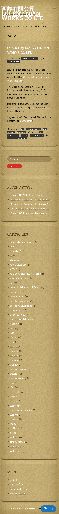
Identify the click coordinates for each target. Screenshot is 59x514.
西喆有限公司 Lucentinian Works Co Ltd (22, 13)
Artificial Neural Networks (25, 273)
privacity (15, 391)
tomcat (14, 414)
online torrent (18, 369)
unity (13, 423)
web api (14, 437)
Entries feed (17, 484)
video (13, 432)
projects (21, 132)
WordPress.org (18, 493)
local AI (14, 346)
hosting (14, 323)
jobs (12, 332)
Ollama (14, 364)
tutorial (14, 419)
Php (12, 382)
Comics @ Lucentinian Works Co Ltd (28, 50)
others (11, 132)
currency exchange (21, 305)
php (12, 387)
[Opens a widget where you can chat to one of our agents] (48, 509)
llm (45, 129)
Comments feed (19, 488)
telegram (15, 405)
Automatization (19, 278)
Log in (13, 479)
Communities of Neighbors (25, 287)
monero (14, 350)
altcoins (14, 260)
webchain (15, 446)
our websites (36, 135)
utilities (14, 428)
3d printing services (21, 241)
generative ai (33, 129)
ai (22, 129)
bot (11, 282)
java (12, 328)
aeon (12, 246)
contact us (26, 120)
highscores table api (21, 319)
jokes (24, 135)
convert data (17, 296)
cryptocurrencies (20, 301)
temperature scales (21, 410)
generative (13, 135)
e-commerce (17, 310)
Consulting (16, 291)
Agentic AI (16, 250)
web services (17, 441)
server (13, 401)
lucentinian (14, 61)
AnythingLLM (18, 264)
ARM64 (14, 269)
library (14, 337)
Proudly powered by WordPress (20, 508)
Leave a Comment (17, 138)
